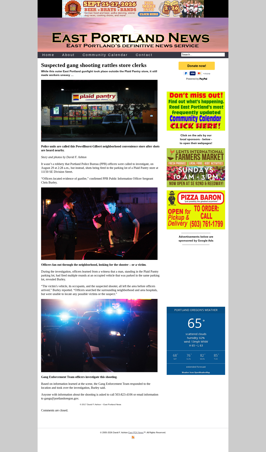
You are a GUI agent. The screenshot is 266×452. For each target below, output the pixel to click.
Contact (144, 55)
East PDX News (136, 432)
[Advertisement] (196, 278)
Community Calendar (105, 55)
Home (48, 55)
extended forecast (196, 366)
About (68, 55)
